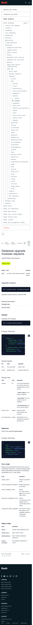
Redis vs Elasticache (6, 582)
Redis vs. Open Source (6, 588)
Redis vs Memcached (6, 584)
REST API (25, 243)
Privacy (8, 623)
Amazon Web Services (6, 606)
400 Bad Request (6, 535)
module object (18, 431)
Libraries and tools (10, 14)
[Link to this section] (17, 283)
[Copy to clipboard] (29, 336)
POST (3, 273)
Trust (2, 623)
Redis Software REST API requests (30, 243)
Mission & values (5, 595)
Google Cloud (4, 608)
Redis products (8, 19)
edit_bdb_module (6, 307)
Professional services (6, 619)
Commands (6, 228)
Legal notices (24, 623)
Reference (19, 243)
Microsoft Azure (5, 610)
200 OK (3, 529)
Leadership (3, 597)
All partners (4, 612)
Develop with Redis (10, 9)
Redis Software (13, 243)
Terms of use (15, 623)
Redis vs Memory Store (6, 586)
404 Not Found (5, 532)
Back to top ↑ (25, 554)
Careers (3, 599)
